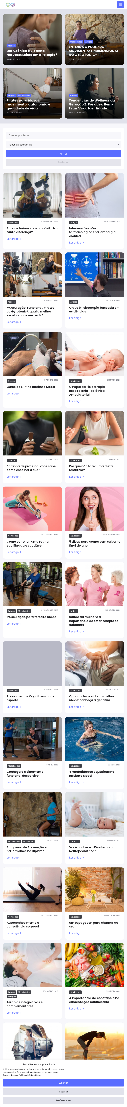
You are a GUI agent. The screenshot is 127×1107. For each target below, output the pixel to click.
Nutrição (12, 460)
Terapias (74, 841)
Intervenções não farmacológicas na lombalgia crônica (92, 232)
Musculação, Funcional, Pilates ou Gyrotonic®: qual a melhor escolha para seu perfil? (30, 311)
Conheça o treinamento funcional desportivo (25, 774)
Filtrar (63, 154)
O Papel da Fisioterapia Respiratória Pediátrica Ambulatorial (87, 391)
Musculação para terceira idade (31, 617)
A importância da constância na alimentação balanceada (94, 1000)
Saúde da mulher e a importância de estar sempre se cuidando (93, 621)
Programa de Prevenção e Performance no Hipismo (26, 849)
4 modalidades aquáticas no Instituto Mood (91, 774)
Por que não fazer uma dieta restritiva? (91, 468)
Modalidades (24, 611)
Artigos (73, 222)
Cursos (11, 381)
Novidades (13, 222)
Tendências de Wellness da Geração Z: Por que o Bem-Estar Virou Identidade (92, 104)
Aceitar (63, 1083)
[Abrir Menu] (120, 4)
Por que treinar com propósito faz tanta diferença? (32, 230)
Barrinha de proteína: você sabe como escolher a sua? (31, 468)
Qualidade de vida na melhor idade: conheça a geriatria (91, 698)
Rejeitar (63, 1091)
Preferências (63, 1100)
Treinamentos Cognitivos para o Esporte (32, 698)
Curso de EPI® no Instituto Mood (31, 387)
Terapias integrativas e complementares (24, 1004)
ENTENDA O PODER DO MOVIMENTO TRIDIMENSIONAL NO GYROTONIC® (94, 50)
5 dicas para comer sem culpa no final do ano (94, 543)
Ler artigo (13, 238)
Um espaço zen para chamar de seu (93, 924)
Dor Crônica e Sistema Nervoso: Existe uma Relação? (32, 52)
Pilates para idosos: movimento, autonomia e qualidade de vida (28, 104)
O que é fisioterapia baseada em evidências (94, 309)
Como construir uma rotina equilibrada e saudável (28, 543)
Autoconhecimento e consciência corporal (23, 924)
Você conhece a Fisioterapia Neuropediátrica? (91, 849)
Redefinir (63, 162)
